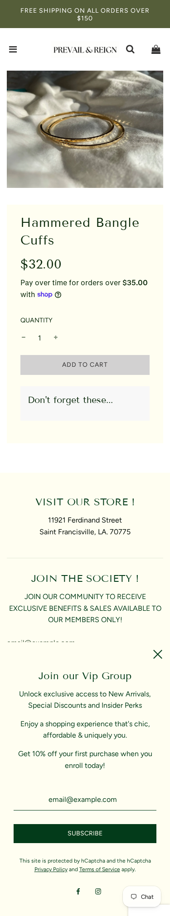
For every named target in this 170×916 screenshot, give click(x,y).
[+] (56, 338)
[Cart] (156, 49)
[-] (23, 338)
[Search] (130, 49)
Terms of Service (99, 869)
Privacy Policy (51, 869)
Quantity (36, 320)
